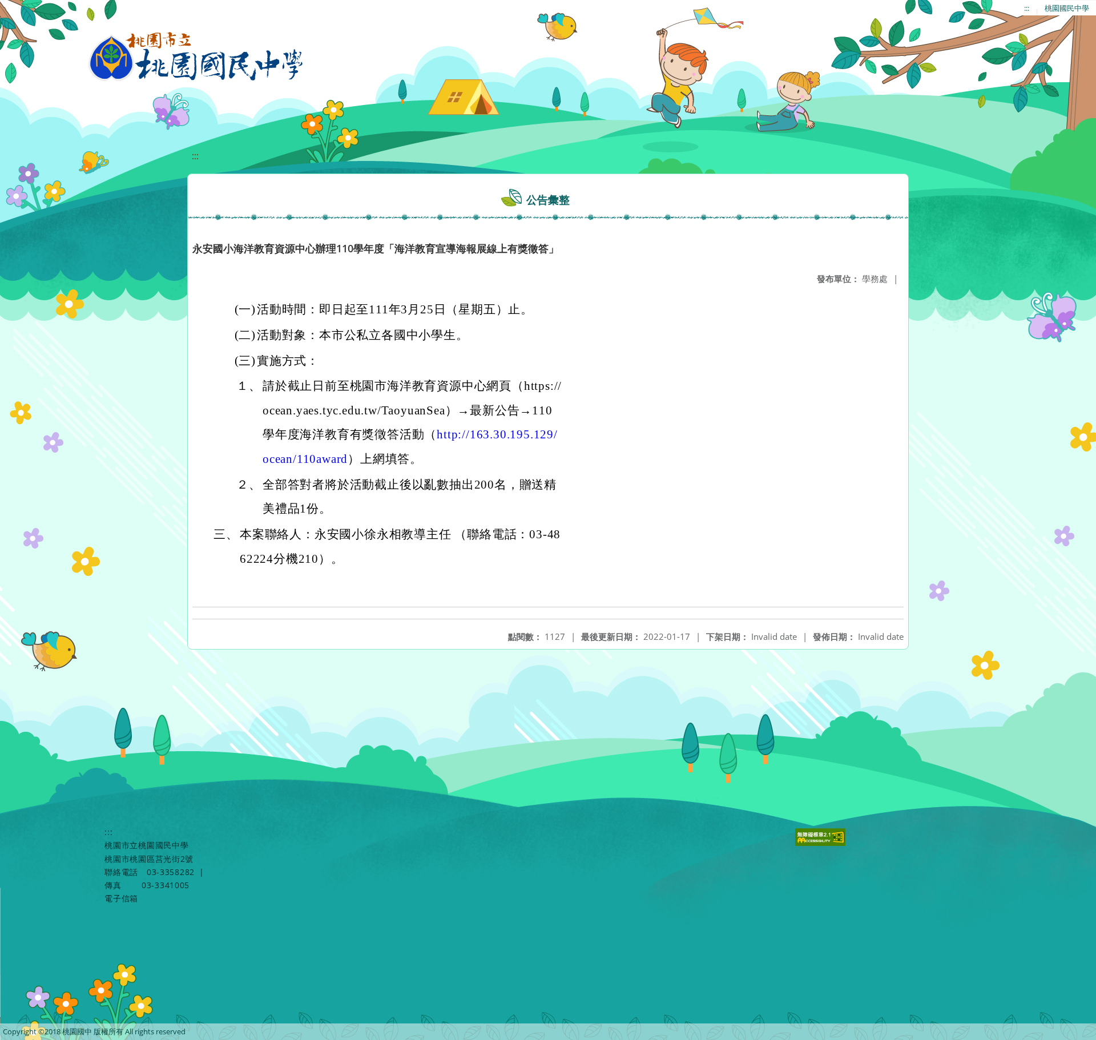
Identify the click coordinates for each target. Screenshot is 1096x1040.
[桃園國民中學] (196, 57)
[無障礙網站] (821, 842)
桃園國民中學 (1067, 8)
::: (1026, 8)
